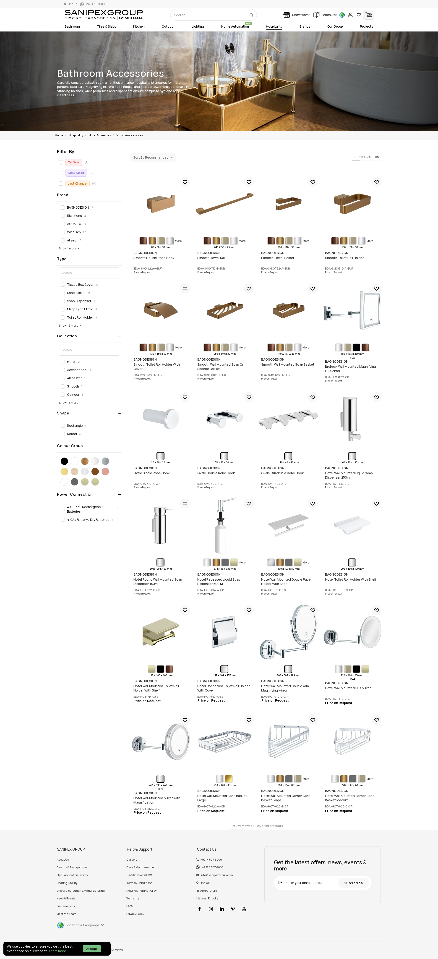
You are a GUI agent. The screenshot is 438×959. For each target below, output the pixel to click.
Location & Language (82, 925)
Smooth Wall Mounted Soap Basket (288, 310)
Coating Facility (67, 883)
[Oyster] (85, 481)
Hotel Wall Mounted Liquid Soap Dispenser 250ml (352, 419)
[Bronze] (85, 461)
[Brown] (95, 471)
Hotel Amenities (100, 135)
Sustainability (66, 906)
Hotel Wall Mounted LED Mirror (352, 632)
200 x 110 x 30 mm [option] (289, 247)
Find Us (204, 883)
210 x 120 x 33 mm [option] (225, 785)
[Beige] (74, 471)
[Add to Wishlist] (185, 182)
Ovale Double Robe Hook (225, 419)
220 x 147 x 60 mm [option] (353, 785)
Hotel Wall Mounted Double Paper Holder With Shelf (288, 525)
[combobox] (213, 15)
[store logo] (104, 15)
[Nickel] (105, 461)
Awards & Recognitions (72, 867)
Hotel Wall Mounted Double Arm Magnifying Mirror (288, 632)
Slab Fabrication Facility (72, 875)
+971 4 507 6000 (211, 859)
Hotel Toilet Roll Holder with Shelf (352, 525)
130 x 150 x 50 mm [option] (161, 353)
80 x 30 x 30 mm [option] (161, 247)
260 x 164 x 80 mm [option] (289, 785)
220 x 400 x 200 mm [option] (352, 675)
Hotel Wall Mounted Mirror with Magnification (161, 742)
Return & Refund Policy (141, 890)
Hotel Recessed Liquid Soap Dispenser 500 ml (225, 525)
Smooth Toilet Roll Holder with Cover (161, 310)
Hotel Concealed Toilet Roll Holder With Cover (225, 632)
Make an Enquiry (207, 898)
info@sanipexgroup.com (217, 875)
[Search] (251, 14)
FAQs (129, 906)
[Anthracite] (74, 481)
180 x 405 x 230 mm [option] (352, 353)
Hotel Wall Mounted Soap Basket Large (225, 742)
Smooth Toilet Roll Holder (352, 204)
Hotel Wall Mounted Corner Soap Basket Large (288, 742)
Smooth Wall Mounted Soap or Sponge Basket (225, 310)
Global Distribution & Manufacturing (81, 890)
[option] (143, 241)
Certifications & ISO (139, 875)
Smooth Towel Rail (225, 204)
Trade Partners (206, 890)
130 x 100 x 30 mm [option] (353, 247)
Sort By (138, 157)
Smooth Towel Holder (288, 204)
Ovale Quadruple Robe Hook (288, 419)
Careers (131, 859)
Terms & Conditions (139, 883)
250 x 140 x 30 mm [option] (225, 353)
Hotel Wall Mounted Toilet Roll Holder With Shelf (161, 632)
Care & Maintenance (140, 867)
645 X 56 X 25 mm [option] (224, 247)
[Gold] (64, 471)
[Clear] (64, 481)
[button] (69, 248)
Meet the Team (66, 914)
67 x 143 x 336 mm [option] (225, 568)
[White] (74, 461)
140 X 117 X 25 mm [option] (288, 353)
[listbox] (160, 241)
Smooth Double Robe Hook (161, 204)
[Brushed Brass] (95, 481)
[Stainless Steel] (85, 471)
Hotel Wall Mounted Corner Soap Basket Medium (352, 742)
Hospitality (76, 135)
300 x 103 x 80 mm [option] (289, 568)
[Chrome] (95, 461)
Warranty (132, 898)
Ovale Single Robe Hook (161, 419)
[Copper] (105, 471)
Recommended (157, 157)
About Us (63, 859)
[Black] (64, 461)
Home (59, 135)
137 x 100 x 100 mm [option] (161, 675)
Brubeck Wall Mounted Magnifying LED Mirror (352, 310)
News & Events (66, 898)
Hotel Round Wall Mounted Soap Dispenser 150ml (161, 525)
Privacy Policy (135, 914)
